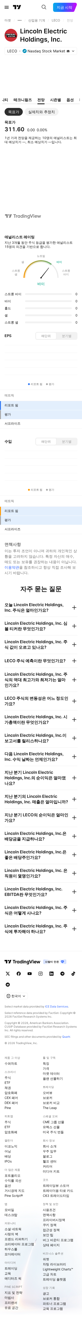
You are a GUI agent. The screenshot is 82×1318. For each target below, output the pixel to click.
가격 (46, 1068)
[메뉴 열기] (6, 7)
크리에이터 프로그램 (19, 1244)
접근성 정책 (51, 1230)
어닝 (8, 1151)
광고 (46, 1293)
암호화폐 (11, 1093)
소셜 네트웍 (13, 1229)
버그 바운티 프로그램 (58, 1240)
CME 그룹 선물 (53, 1122)
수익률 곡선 (13, 1180)
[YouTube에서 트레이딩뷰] (29, 973)
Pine (8, 1108)
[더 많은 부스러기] (20, 20)
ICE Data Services (56, 1006)
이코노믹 (11, 1146)
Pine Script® (14, 1195)
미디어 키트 (51, 1171)
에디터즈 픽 (13, 1278)
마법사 (9, 1297)
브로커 (47, 1098)
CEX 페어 (11, 1098)
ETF (7, 1083)
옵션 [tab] (70, 99)
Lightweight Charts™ (58, 1269)
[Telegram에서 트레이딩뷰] (62, 973)
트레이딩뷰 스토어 (56, 1185)
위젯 (46, 1259)
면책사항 (49, 1215)
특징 (46, 1063)
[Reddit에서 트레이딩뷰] (8, 984)
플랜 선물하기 (53, 1078)
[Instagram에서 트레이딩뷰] (40, 973)
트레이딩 (11, 1268)
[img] (68, 51)
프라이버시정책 (54, 1220)
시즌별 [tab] (55, 99)
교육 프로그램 (53, 1308)
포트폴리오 (12, 1175)
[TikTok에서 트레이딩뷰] (73, 973)
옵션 (8, 1185)
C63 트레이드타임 (56, 1195)
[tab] (14, 112)
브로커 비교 (51, 1103)
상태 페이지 (51, 1245)
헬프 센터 (49, 1161)
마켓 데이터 (51, 1073)
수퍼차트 (11, 1063)
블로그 (47, 1156)
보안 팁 (48, 1235)
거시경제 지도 (15, 1190)
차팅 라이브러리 (54, 1264)
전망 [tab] (41, 99)
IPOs (8, 1161)
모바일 (9, 1210)
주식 (8, 1078)
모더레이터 (12, 1254)
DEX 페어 (11, 1103)
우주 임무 (49, 1151)
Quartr (66, 1036)
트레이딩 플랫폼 (54, 1279)
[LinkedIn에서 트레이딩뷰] (51, 973)
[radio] (46, 336)
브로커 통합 (51, 1298)
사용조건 (49, 1210)
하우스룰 (11, 1249)
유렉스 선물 (51, 1127)
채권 (8, 1088)
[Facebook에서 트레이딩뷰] (18, 973)
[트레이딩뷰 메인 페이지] (17, 7)
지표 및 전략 (13, 1292)
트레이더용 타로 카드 (58, 1190)
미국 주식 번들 (53, 1132)
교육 (8, 1273)
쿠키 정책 (49, 1225)
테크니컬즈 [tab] (23, 99)
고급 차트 (49, 1274)
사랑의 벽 (11, 1234)
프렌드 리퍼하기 (16, 1239)
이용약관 (12, 567)
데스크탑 (11, 1215)
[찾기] (44, 7)
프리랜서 (11, 1303)
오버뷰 (47, 1093)
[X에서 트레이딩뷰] (8, 973)
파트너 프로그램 (54, 1303)
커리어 (47, 1166)
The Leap (50, 1108)
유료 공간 (11, 1308)
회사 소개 (49, 1146)
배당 (8, 1156)
